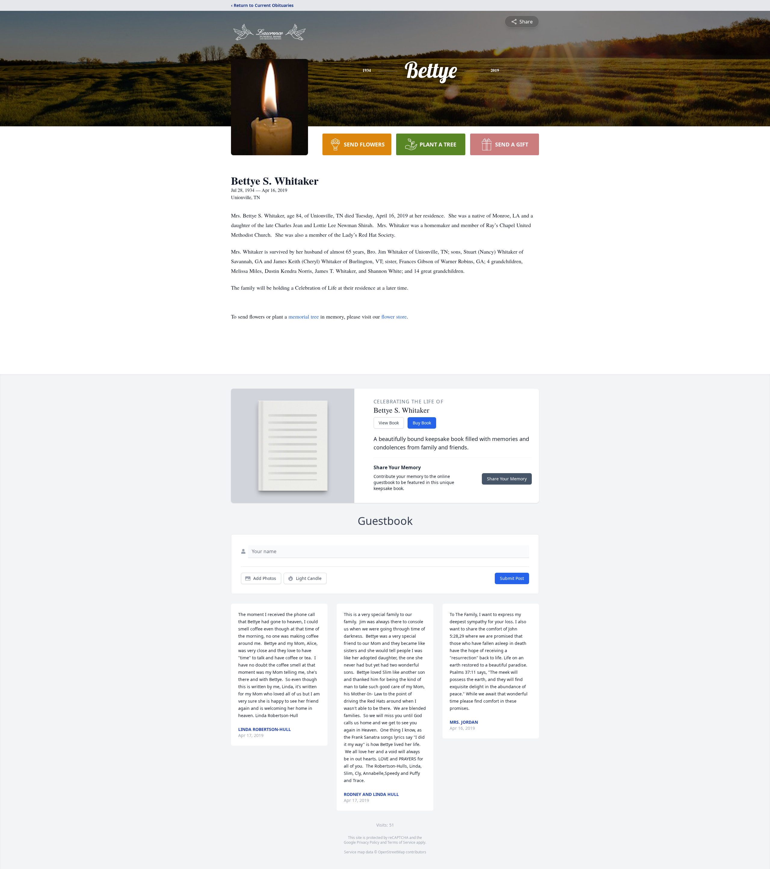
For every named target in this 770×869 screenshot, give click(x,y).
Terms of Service (401, 842)
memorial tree (303, 316)
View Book (389, 423)
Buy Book (422, 423)
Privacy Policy (368, 842)
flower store (394, 316)
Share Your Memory (507, 479)
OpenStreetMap (391, 852)
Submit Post (512, 578)
